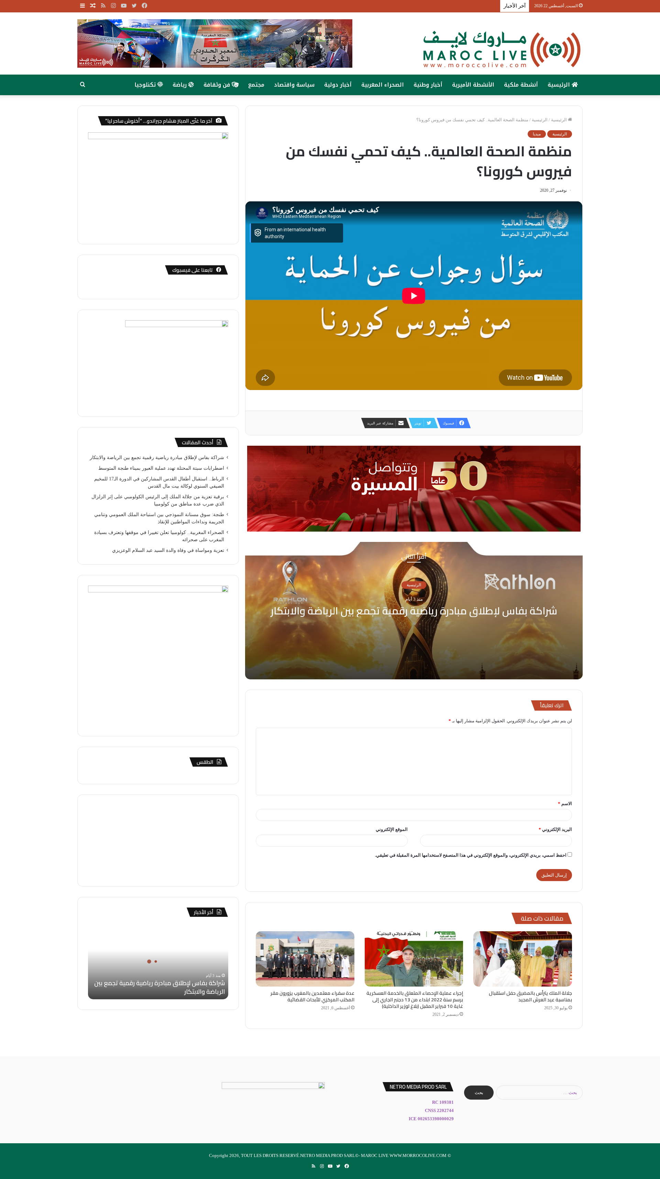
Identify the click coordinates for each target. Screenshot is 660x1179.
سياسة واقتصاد (294, 84)
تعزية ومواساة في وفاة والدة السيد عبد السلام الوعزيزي (168, 550)
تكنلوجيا (145, 84)
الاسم (565, 803)
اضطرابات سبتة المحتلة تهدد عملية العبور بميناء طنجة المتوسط (161, 468)
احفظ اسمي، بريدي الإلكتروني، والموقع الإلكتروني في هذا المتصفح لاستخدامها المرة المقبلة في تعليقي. (470, 855)
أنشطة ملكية (521, 84)
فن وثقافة (218, 84)
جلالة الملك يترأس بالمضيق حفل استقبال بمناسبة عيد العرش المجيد (530, 996)
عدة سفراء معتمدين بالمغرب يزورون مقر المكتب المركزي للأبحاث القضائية (312, 996)
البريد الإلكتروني (555, 829)
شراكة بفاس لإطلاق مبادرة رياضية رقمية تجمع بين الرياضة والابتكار (414, 611)
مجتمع (256, 84)
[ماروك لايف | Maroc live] (502, 49)
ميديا (537, 134)
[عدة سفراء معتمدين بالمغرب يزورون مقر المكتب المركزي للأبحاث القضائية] (305, 959)
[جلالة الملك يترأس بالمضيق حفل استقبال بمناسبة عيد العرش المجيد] (522, 959)
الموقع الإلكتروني (392, 829)
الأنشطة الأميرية (473, 84)
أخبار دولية (338, 84)
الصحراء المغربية (382, 84)
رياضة (180, 84)
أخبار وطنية (428, 84)
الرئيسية (560, 84)
